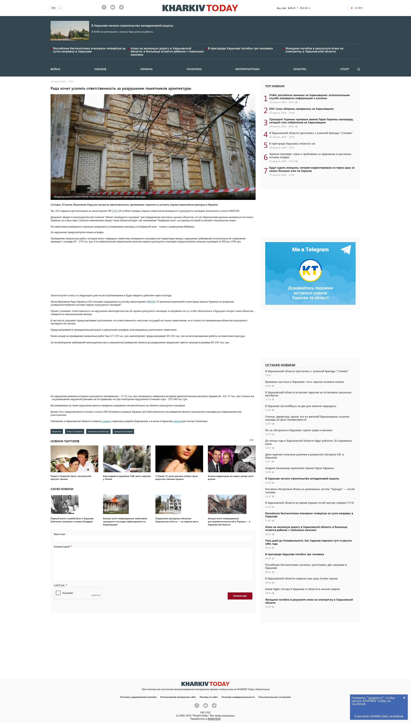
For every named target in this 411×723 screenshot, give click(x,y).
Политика (194, 69)
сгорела (106, 421)
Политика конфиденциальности (238, 696)
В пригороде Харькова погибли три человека (240, 48)
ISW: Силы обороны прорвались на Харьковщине (301, 108)
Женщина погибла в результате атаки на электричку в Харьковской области (314, 49)
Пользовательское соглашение (274, 696)
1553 (115, 210)
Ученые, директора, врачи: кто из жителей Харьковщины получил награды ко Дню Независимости (307, 418)
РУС (208, 712)
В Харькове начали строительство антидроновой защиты (132, 25)
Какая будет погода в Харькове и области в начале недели (302, 589)
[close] (404, 697)
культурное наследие (123, 431)
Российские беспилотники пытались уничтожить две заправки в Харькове (306, 566)
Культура (299, 69)
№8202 (151, 301)
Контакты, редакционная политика (138, 696)
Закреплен (56, 431)
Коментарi (240, 596)
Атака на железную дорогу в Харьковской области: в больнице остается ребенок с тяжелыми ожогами (167, 51)
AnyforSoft (214, 718)
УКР (202, 712)
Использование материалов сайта (178, 696)
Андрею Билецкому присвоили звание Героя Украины (299, 468)
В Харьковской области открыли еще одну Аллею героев (301, 578)
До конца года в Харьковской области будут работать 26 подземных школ (308, 442)
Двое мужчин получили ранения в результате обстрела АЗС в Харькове (304, 456)
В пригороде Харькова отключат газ (292, 143)
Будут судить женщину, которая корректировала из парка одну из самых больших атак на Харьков (312, 169)
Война (55, 69)
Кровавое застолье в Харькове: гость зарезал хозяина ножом (304, 381)
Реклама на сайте (209, 696)
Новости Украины (75, 431)
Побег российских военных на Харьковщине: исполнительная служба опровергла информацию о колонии (309, 96)
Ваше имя (59, 534)
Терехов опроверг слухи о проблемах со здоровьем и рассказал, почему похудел (310, 155)
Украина (146, 69)
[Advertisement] (153, 268)
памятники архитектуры (98, 431)
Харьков (100, 69)
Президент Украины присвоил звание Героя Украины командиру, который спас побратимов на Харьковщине (311, 120)
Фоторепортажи (247, 69)
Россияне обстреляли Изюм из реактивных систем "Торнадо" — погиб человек (310, 490)
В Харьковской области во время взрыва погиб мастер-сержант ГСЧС (309, 502)
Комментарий (62, 546)
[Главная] (200, 8)
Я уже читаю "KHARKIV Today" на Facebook (378, 716)
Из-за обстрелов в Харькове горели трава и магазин (298, 430)
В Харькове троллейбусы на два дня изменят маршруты (300, 406)
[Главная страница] (205, 684)
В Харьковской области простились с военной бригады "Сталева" (311, 133)
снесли (177, 421)
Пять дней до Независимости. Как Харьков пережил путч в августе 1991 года (308, 542)
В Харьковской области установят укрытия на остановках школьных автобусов (308, 393)
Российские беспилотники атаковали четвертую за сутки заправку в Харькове (89, 49)
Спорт (344, 69)
